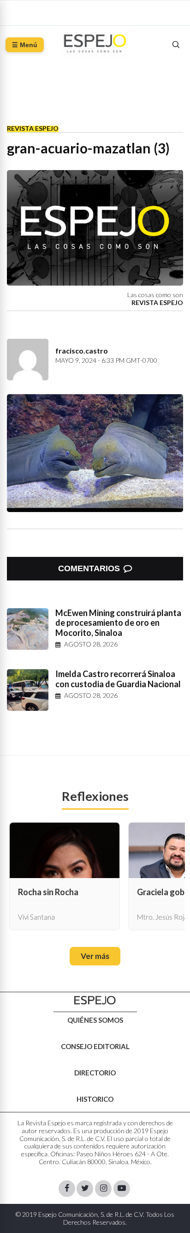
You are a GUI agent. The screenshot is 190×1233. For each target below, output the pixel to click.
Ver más (95, 956)
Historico (95, 1099)
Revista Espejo (33, 128)
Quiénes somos (95, 1020)
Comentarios (89, 568)
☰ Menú (24, 45)
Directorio (95, 1072)
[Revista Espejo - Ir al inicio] (95, 1000)
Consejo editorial (95, 1046)
